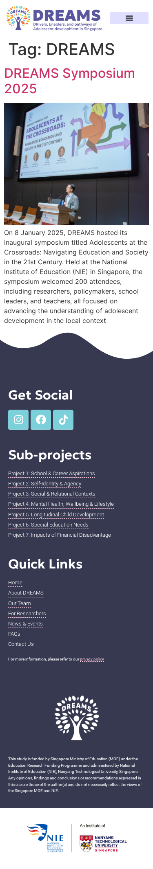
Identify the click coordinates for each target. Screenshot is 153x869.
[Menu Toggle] (129, 18)
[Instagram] (18, 420)
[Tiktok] (63, 420)
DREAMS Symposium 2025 (69, 81)
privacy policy (92, 659)
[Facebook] (41, 420)
